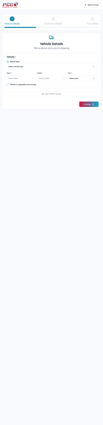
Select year (74, 78)
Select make (13, 78)
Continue (87, 104)
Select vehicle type (15, 66)
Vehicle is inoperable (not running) (23, 84)
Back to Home (93, 5)
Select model (44, 78)
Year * (70, 73)
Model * (40, 73)
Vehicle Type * (15, 62)
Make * (9, 73)
